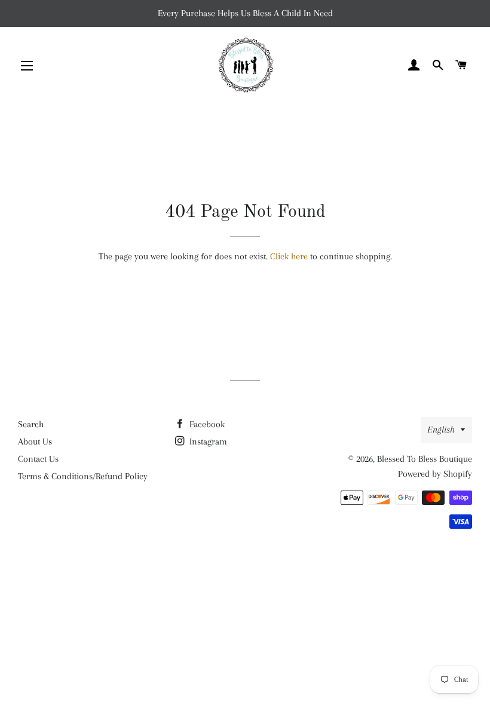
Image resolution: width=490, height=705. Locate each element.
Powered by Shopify (435, 473)
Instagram (207, 441)
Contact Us (38, 458)
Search (31, 424)
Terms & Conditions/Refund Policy (83, 476)
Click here (289, 256)
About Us (35, 441)
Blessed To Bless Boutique (424, 458)
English (441, 429)
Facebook (206, 424)
